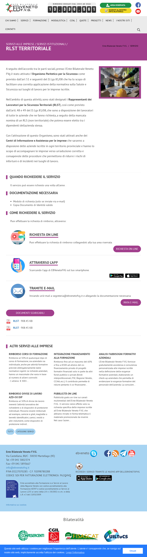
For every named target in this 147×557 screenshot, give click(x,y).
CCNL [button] (72, 20)
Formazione (40, 20)
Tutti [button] (10, 431)
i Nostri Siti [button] (123, 20)
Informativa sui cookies (16, 504)
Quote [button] (83, 20)
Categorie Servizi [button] (25, 431)
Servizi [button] (25, 20)
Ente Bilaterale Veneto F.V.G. (114, 46)
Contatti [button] (10, 29)
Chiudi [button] (133, 551)
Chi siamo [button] (10, 20)
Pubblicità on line (65, 394)
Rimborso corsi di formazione (28, 354)
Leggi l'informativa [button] (75, 552)
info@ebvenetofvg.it (17, 467)
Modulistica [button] (58, 20)
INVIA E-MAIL (130, 302)
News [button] (109, 20)
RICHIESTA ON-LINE (127, 249)
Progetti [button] (96, 20)
